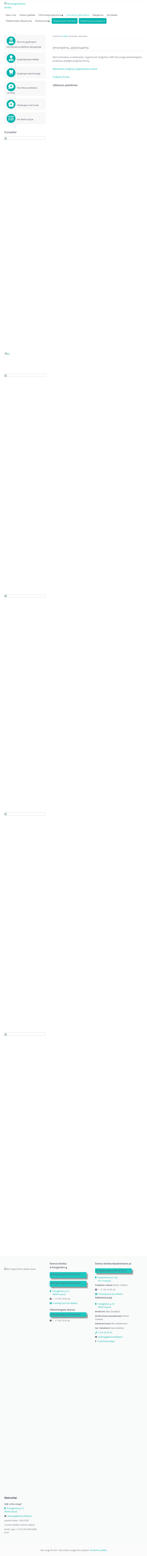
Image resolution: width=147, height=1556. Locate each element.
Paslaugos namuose (27, 105)
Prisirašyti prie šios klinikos (65, 1303)
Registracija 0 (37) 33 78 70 (112, 1270)
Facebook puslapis (106, 1341)
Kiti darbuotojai (24, 119)
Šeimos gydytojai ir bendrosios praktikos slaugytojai (24, 44)
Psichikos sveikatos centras (22, 90)
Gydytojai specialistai (27, 59)
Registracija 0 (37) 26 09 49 (66, 1314)
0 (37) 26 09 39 (105, 1332)
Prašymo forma (61, 77)
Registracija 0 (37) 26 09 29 (66, 1283)
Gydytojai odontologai (28, 73)
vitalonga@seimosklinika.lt (19, 1516)
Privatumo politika (98, 1550)
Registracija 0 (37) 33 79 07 (66, 1274)
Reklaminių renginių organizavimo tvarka (75, 68)
